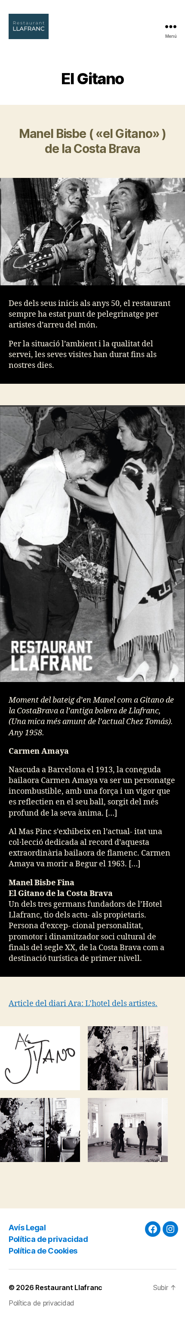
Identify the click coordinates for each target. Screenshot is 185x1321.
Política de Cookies (43, 1250)
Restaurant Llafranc (68, 1287)
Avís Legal (27, 1227)
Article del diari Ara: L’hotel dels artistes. (83, 1004)
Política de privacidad (48, 1239)
